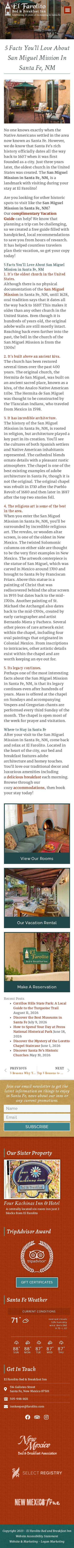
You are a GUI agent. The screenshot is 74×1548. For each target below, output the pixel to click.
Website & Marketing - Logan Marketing (37, 1541)
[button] (68, 10)
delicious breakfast (24, 777)
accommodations (29, 787)
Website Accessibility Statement (37, 1536)
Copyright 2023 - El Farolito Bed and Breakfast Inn (37, 1531)
